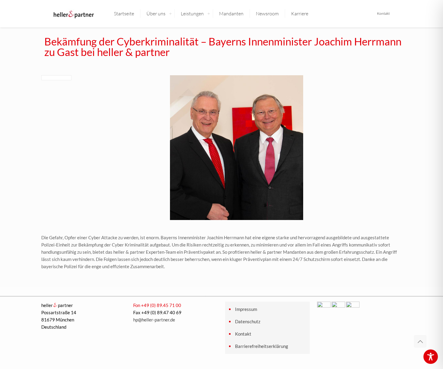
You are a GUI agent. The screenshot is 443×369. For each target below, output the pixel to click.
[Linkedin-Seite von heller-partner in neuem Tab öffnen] (338, 306)
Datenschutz (247, 321)
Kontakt (383, 13)
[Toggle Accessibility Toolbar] (430, 356)
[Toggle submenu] (170, 14)
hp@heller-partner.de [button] (154, 319)
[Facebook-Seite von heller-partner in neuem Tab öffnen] (324, 306)
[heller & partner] (73, 13)
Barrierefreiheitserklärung (261, 346)
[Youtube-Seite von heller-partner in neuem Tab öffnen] (353, 306)
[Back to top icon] (420, 341)
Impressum (246, 309)
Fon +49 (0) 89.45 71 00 (157, 305)
